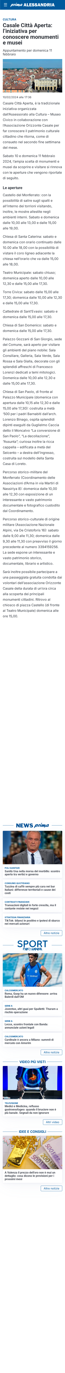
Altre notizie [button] (51, 933)
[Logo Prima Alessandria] (32, 4)
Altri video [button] (52, 1122)
